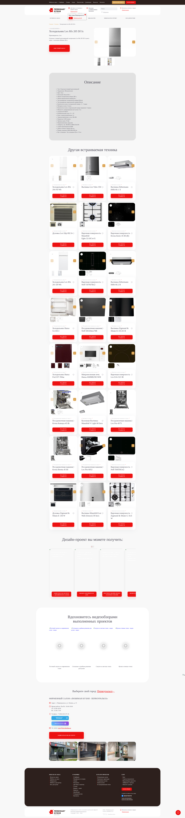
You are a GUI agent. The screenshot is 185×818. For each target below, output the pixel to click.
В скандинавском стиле (104, 784)
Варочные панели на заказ (89, 231)
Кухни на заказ (55, 18)
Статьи (75, 786)
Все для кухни (130, 18)
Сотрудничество (78, 794)
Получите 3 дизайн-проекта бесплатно (93, 9)
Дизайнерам (88, 2)
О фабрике (61, 2)
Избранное (106, 12)
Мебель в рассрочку (110, 18)
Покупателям (80, 2)
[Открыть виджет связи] (178, 812)
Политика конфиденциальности (78, 811)
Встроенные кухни (102, 777)
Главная (51, 24)
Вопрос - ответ (77, 788)
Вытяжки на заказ (87, 184)
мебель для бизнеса (118, 2)
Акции (73, 2)
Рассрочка (76, 782)
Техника (56, 24)
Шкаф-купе (91, 18)
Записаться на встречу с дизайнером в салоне (61, 594)
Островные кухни (102, 781)
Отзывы (68, 2)
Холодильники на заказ (59, 184)
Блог (124, 777)
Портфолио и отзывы (79, 779)
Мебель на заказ (53, 2)
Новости (75, 790)
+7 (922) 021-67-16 (63, 714)
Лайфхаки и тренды (128, 782)
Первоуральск (74, 11)
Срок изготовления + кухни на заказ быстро (127, 798)
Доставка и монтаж (78, 784)
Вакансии (95, 2)
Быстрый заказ (59, 48)
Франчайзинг (130, 2)
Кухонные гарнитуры (103, 779)
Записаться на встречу (66, 735)
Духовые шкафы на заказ (59, 231)
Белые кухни (101, 782)
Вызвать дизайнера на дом (86, 594)
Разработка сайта (111, 814)
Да (70, 18)
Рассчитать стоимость (63, 196)
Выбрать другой (78, 18)
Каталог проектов (102, 774)
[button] (133, 42)
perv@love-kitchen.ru (64, 728)
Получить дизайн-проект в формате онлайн (112, 594)
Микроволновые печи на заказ (90, 372)
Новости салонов (127, 784)
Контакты (102, 2)
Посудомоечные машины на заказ (91, 326)
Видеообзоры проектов (129, 781)
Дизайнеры (76, 792)
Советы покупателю (128, 779)
